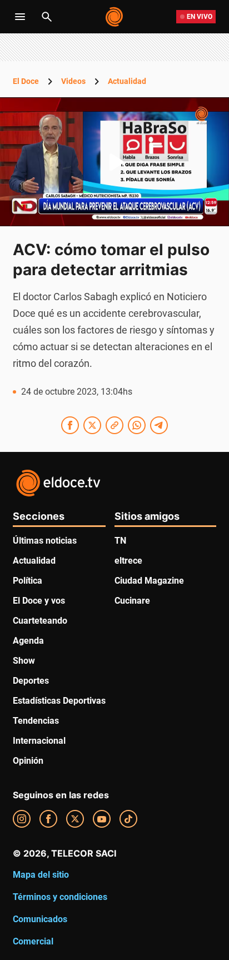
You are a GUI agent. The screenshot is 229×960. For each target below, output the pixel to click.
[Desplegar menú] (20, 16)
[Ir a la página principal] (115, 17)
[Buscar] (46, 17)
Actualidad (127, 81)
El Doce (26, 81)
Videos (73, 81)
